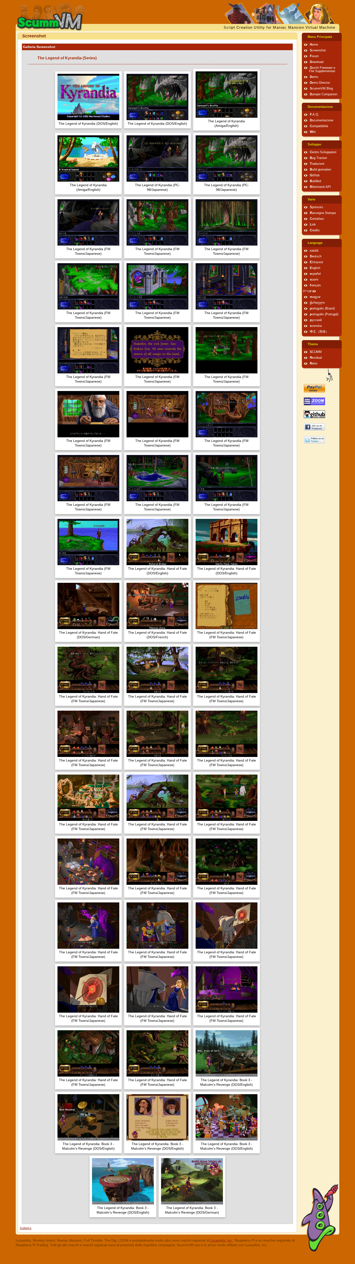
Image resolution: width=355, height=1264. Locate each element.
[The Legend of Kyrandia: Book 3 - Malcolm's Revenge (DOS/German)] (192, 1182)
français (315, 285)
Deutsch (315, 256)
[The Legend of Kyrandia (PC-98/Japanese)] (157, 159)
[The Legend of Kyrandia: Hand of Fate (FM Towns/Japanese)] (226, 606)
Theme (313, 344)
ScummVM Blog (321, 88)
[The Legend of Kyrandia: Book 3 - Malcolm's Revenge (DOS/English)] (226, 1054)
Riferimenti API (320, 187)
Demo (314, 77)
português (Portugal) (324, 314)
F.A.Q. (314, 114)
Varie (311, 199)
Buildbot (315, 181)
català (314, 250)
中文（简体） (319, 331)
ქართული (317, 302)
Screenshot (318, 50)
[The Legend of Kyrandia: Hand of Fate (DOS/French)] (157, 606)
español (315, 273)
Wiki (313, 132)
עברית (307, 291)
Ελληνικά (316, 262)
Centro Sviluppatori (323, 152)
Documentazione (320, 107)
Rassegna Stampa (323, 213)
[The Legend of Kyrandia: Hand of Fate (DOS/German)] (88, 606)
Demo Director (320, 82)
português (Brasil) (322, 308)
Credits (315, 230)
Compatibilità (319, 126)
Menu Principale (320, 37)
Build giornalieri (320, 169)
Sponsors (316, 207)
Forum (314, 56)
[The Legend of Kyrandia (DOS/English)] (88, 97)
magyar (315, 297)
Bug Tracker (318, 158)
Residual (316, 357)
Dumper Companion (323, 94)
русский (316, 320)
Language (315, 243)
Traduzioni (317, 163)
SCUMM (316, 352)
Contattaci (317, 218)
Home (314, 44)
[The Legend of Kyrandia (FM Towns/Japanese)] (88, 223)
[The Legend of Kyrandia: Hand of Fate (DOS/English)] (157, 542)
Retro (313, 363)
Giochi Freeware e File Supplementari (322, 69)
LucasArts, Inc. (221, 1240)
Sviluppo (314, 144)
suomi (314, 279)
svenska (316, 326)
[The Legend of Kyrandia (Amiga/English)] (226, 95)
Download (316, 62)
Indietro (25, 1228)
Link (313, 224)
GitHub (315, 175)
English (315, 268)
